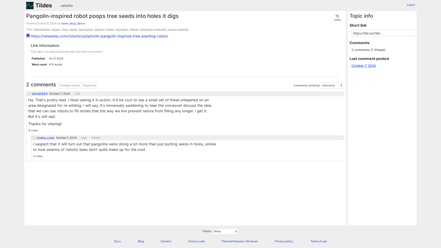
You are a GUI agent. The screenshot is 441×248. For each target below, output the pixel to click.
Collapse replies (69, 85)
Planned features (233, 241)
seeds (73, 29)
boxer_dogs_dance (73, 23)
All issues (252, 241)
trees (65, 29)
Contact (166, 241)
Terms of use (319, 241)
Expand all (89, 85)
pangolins (122, 29)
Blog (141, 241)
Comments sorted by (307, 85)
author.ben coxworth (153, 29)
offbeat (134, 29)
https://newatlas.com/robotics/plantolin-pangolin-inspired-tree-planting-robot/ (99, 36)
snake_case (45, 137)
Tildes (43, 5)
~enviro (66, 5)
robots (110, 29)
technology (86, 29)
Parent (95, 137)
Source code (196, 241)
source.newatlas (178, 29)
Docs (117, 241)
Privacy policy (284, 241)
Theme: (207, 231)
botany (55, 29)
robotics (99, 29)
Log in (411, 4)
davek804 (40, 93)
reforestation (42, 29)
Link (77, 93)
